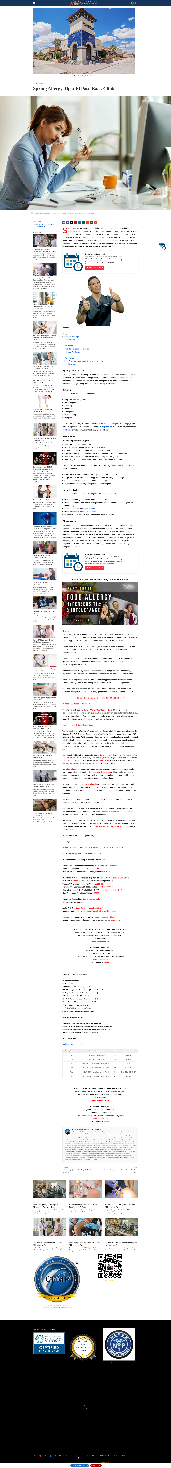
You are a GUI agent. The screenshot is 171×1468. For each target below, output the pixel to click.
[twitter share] (71, 222)
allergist (68, 430)
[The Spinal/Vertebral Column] (45, 491)
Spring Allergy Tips (71, 337)
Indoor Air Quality (73, 352)
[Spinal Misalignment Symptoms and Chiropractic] (45, 689)
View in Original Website (103, 1462)
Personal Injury (38, 1200)
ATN (121, 848)
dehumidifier (90, 509)
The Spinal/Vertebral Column (42, 500)
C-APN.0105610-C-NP (113, 890)
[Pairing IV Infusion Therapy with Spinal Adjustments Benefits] (121, 1227)
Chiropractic (69, 358)
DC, (78, 848)
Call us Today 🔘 (96, 1465)
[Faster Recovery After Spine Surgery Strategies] (45, 602)
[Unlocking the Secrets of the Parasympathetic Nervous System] (45, 269)
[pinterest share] (75, 222)
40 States (115, 911)
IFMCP (110, 848)
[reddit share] (87, 222)
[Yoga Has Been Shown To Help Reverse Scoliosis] (45, 401)
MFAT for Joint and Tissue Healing (80, 1238)
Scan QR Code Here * (110, 1280)
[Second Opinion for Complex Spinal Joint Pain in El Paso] (85, 1189)
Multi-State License (83, 911)
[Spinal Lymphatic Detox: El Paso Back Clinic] (45, 574)
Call (134, 3)
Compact (74, 881)
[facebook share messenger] (67, 222)
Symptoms (70, 340)
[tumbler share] (91, 222)
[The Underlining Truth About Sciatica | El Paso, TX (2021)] (45, 718)
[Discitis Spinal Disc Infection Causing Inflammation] (45, 547)
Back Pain (98, 758)
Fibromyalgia (105, 760)
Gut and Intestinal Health (42, 1238)
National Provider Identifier (72, 1044)
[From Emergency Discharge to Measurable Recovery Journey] (49, 1189)
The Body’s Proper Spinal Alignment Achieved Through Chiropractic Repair (44, 338)
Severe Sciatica (68, 760)
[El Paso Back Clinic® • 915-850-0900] (83, 2)
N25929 (96, 893)
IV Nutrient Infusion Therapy (115, 1238)
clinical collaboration (90, 784)
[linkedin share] (79, 222)
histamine (129, 243)
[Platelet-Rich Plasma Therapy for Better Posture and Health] (45, 776)
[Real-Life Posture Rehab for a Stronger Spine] (45, 747)
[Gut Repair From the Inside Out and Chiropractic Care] (45, 429)
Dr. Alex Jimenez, (69, 848)
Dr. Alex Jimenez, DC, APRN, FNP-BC (107, 826)
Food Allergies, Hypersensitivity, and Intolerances (83, 361)
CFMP (116, 848)
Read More (36, 259)
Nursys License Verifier (92, 899)
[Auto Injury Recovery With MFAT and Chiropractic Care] (85, 1227)
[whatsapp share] (83, 222)
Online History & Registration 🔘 (79, 1465)
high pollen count (114, 466)
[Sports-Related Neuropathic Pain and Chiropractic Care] (121, 1189)
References (72, 364)
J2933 (106, 963)
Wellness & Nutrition (105, 755)
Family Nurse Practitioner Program (109, 917)
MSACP (83, 848)
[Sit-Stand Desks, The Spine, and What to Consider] (45, 298)
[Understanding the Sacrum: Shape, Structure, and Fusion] (45, 660)
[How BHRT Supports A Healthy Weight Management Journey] (45, 631)
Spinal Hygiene (38, 83)
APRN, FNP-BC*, (94, 848)
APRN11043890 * (106, 887)
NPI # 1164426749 (100, 960)
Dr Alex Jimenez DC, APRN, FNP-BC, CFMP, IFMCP (87, 1129)
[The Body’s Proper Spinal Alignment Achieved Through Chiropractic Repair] (45, 327)
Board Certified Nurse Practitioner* (89, 908)
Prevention (68, 346)
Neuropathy (109, 1200)
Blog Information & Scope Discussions (77, 725)
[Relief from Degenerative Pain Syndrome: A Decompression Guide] (45, 518)
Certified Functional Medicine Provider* (57, 1305)
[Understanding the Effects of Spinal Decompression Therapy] (45, 358)
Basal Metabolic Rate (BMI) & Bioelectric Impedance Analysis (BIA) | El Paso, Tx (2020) (43, 469)
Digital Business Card (100, 941)
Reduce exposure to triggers (77, 349)
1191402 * (100, 884)
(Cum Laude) (114, 920)
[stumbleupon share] (95, 222)
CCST (104, 848)
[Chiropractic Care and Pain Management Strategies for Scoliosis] (45, 240)
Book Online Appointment (95, 268)
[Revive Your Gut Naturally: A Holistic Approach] (45, 805)
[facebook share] (63, 222)
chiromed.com (85, 746)
